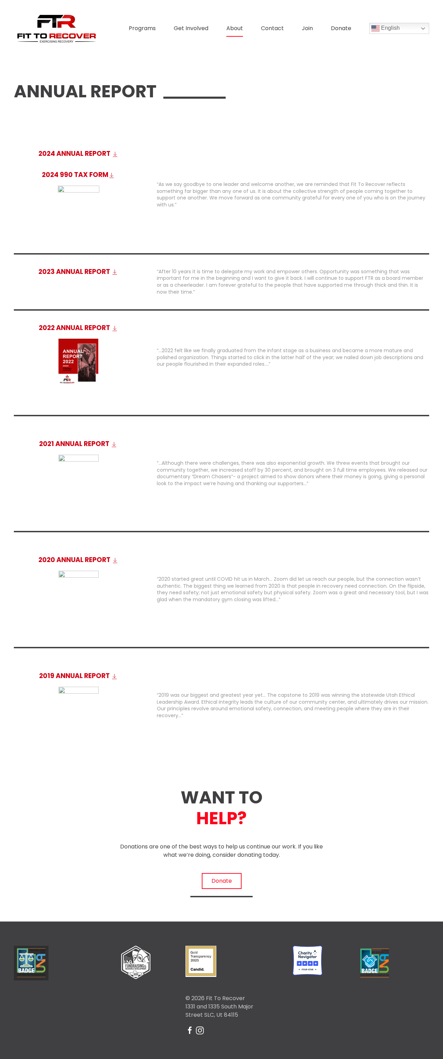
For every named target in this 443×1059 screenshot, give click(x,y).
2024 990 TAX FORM (75, 174)
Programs (142, 28)
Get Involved (191, 28)
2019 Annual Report (75, 675)
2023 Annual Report (74, 271)
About (234, 28)
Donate (341, 28)
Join (307, 28)
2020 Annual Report (75, 559)
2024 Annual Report (75, 153)
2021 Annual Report (75, 443)
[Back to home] (56, 28)
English (390, 28)
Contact (272, 28)
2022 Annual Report (75, 327)
